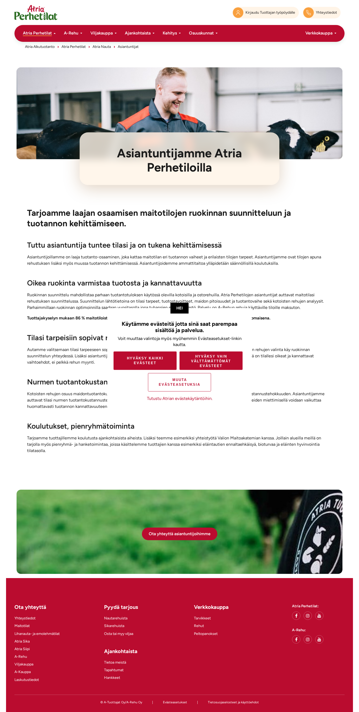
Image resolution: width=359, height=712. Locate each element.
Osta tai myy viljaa (118, 633)
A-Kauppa (22, 672)
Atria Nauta (102, 46)
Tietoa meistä (115, 662)
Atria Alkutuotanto (40, 46)
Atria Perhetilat (37, 33)
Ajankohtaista (138, 33)
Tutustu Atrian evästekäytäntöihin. (179, 398)
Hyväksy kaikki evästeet (145, 360)
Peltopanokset (206, 633)
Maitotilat (22, 626)
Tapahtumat (114, 670)
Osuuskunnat (201, 33)
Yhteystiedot (24, 618)
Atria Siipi (22, 649)
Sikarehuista (114, 626)
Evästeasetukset (175, 702)
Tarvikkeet (202, 618)
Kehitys (170, 33)
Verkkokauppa (318, 33)
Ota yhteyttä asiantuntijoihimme (180, 533)
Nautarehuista (115, 618)
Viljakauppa (101, 33)
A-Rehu (71, 33)
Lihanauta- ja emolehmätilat (37, 633)
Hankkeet (112, 677)
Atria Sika (22, 641)
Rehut (199, 626)
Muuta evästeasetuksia (179, 382)
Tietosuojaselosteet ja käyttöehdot (233, 702)
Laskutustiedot (26, 680)
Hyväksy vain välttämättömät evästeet (211, 361)
